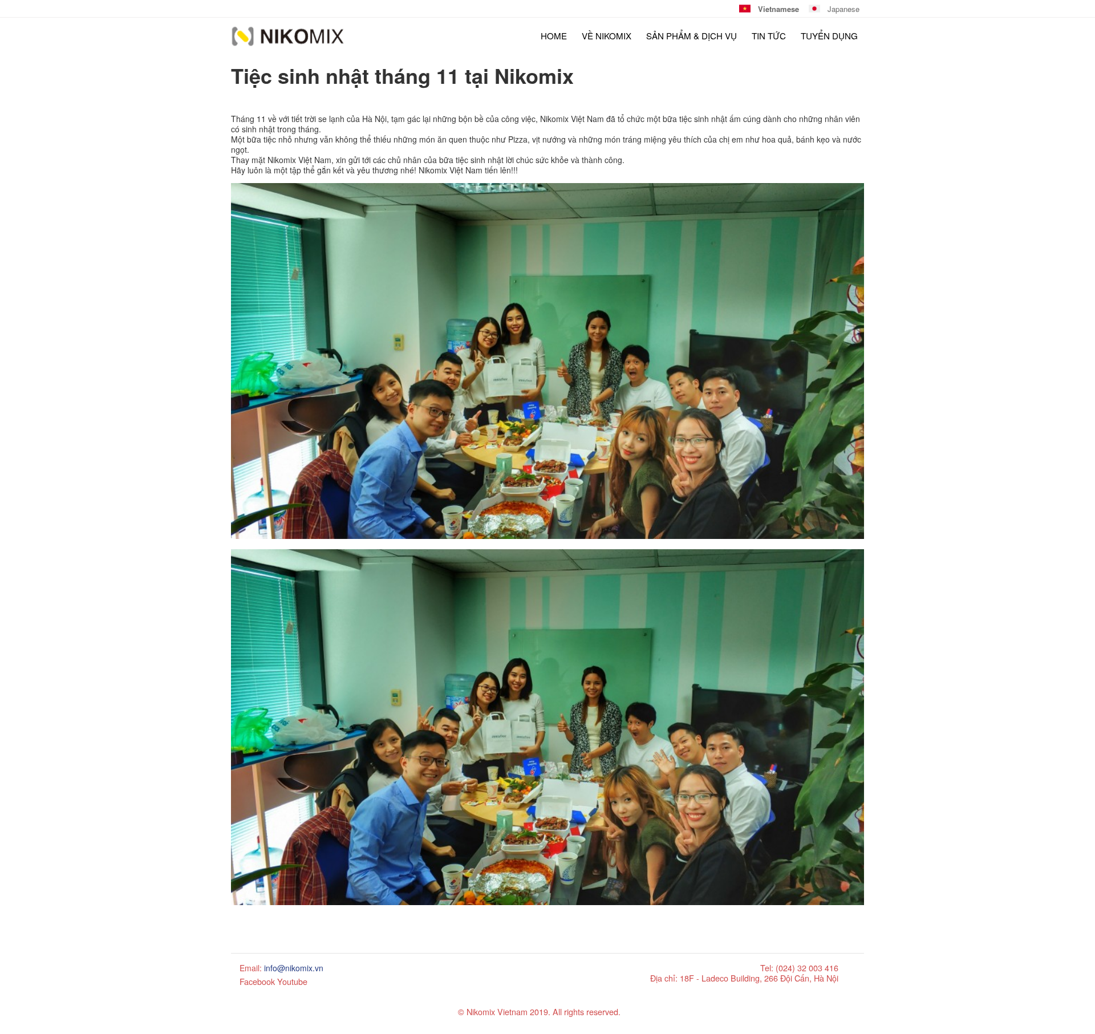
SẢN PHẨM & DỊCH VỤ (691, 36)
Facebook (257, 981)
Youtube (292, 981)
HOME (554, 36)
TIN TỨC (769, 36)
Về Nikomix (606, 36)
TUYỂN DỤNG (829, 36)
